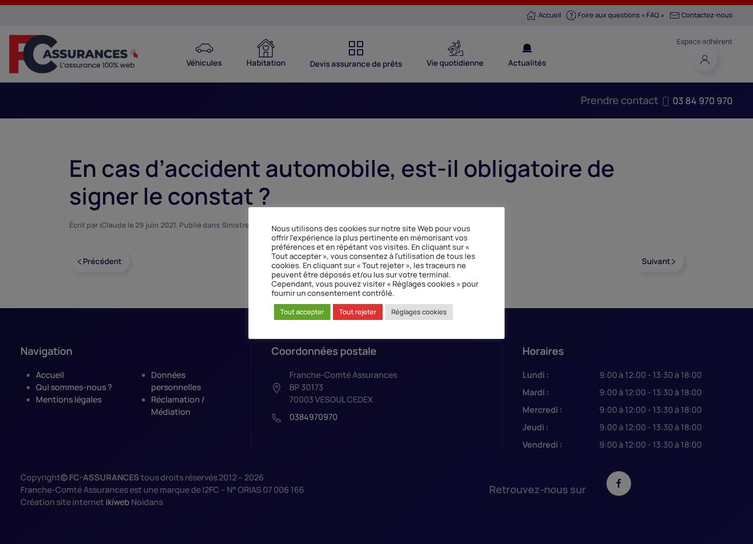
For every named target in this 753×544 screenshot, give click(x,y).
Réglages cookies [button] (419, 311)
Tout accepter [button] (302, 311)
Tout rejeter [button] (357, 311)
